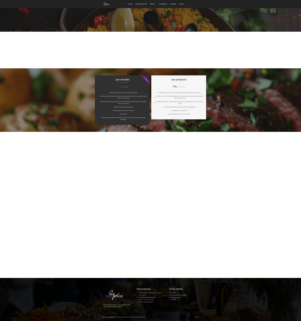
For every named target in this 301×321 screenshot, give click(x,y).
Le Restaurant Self (141, 4)
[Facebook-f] (195, 317)
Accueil (130, 4)
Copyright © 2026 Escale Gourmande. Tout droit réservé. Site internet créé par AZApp (123, 317)
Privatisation (163, 4)
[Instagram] (198, 317)
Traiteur (152, 4)
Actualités (173, 4)
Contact (181, 4)
